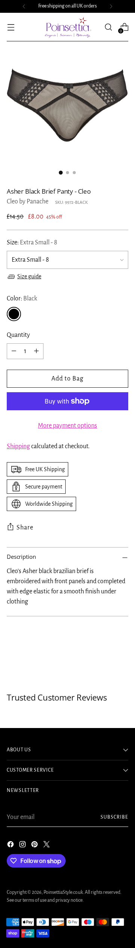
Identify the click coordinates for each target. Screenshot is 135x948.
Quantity (18, 335)
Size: (32, 242)
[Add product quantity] (36, 351)
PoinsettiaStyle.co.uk (63, 892)
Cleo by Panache (27, 201)
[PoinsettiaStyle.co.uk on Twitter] (47, 845)
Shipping (18, 446)
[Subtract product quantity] (14, 351)
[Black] (14, 314)
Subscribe (114, 817)
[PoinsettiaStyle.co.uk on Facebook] (11, 845)
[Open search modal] (108, 27)
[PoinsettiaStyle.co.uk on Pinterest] (35, 845)
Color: (22, 298)
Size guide (29, 276)
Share (24, 527)
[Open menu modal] (10, 27)
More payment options (67, 425)
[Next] (111, 6)
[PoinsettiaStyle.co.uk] (67, 27)
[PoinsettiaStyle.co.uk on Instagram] (23, 845)
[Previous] (24, 6)
